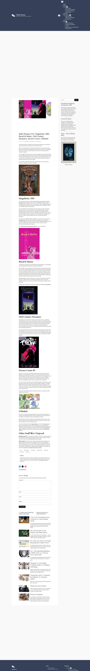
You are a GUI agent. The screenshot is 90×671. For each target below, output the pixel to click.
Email (20, 496)
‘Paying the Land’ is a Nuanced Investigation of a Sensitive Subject (40, 577)
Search (76, 99)
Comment (21, 480)
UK (69, 164)
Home (64, 4)
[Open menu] (59, 15)
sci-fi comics (22, 451)
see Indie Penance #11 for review (34, 438)
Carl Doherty (27, 141)
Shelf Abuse (20, 15)
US (71, 164)
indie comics (46, 450)
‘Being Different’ (35, 424)
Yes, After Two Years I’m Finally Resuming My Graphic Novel (40, 542)
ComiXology (25, 447)
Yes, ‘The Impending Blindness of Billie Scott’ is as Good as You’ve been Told (40, 553)
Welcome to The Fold (44, 460)
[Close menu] (62, 2)
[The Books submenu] (71, 668)
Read (66, 164)
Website (20, 501)
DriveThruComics (22, 220)
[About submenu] (66, 21)
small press (27, 451)
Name (20, 491)
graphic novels (39, 450)
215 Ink (22, 319)
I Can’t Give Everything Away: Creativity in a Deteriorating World (40, 519)
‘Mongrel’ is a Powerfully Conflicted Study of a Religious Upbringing (40, 565)
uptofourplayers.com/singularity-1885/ (28, 226)
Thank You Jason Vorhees (38, 586)
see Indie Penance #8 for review (35, 447)
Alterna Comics (26, 450)
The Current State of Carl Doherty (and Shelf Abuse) (38, 531)
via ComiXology (47, 284)
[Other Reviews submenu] (70, 15)
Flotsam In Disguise (36, 594)
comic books (33, 450)
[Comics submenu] (67, 6)
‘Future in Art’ (46, 424)
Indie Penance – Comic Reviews (35, 141)
